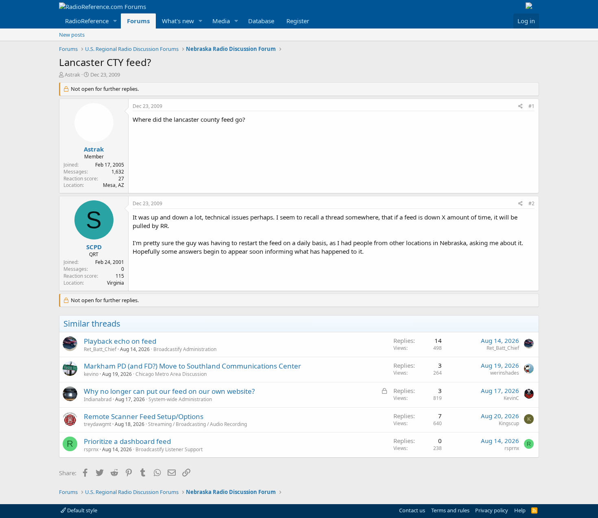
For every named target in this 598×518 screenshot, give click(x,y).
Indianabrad (97, 399)
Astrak (72, 74)
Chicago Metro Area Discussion (171, 374)
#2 (531, 203)
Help (520, 510)
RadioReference (87, 21)
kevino (91, 374)
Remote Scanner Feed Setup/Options (143, 416)
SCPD (94, 247)
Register (297, 21)
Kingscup (509, 423)
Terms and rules (450, 510)
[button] (115, 21)
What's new (178, 21)
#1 (531, 106)
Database (261, 21)
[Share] (520, 106)
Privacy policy (491, 510)
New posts (72, 34)
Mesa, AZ (113, 185)
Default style (81, 510)
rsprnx (91, 449)
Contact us (412, 510)
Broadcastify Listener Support (169, 449)
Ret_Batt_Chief (100, 349)
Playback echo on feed (120, 341)
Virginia (115, 282)
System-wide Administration (180, 399)
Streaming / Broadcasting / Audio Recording (197, 424)
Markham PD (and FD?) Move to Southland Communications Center (192, 366)
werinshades (504, 372)
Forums (138, 21)
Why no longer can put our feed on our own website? (169, 391)
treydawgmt (97, 424)
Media (221, 21)
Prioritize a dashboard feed (127, 441)
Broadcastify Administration (184, 349)
